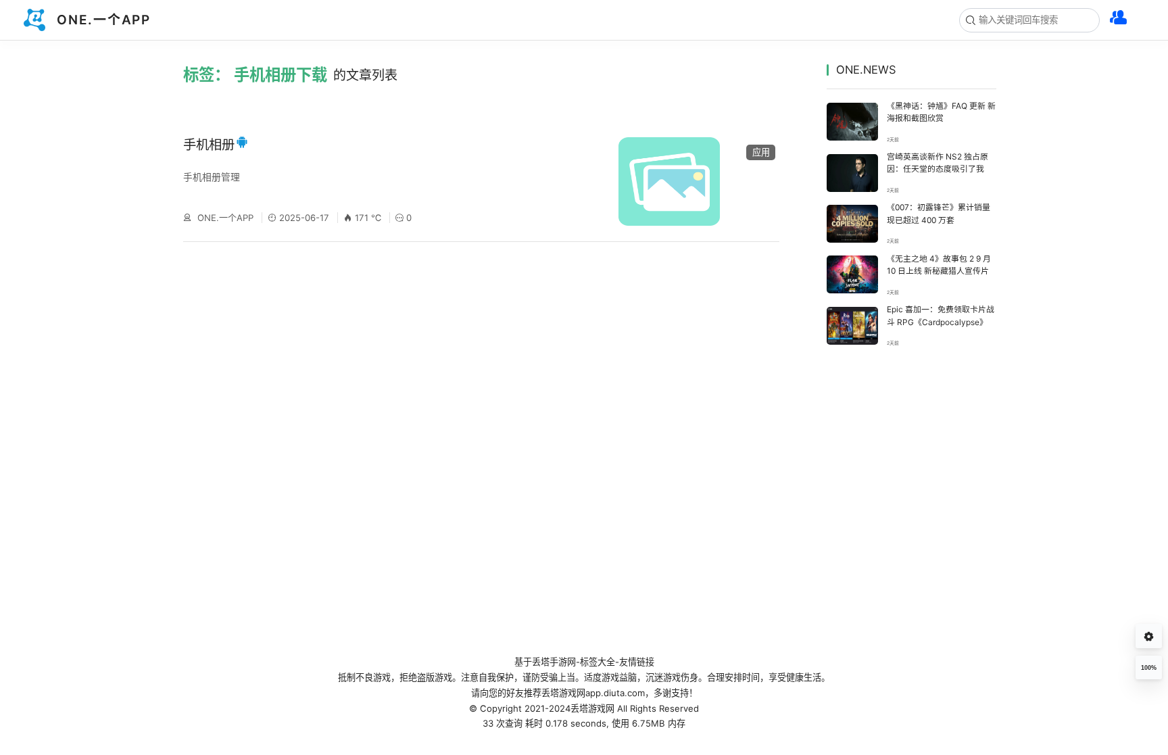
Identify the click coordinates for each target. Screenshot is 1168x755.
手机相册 (209, 145)
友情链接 (636, 661)
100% (1149, 667)
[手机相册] (690, 181)
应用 (761, 152)
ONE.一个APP (225, 217)
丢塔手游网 (554, 661)
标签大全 (597, 661)
